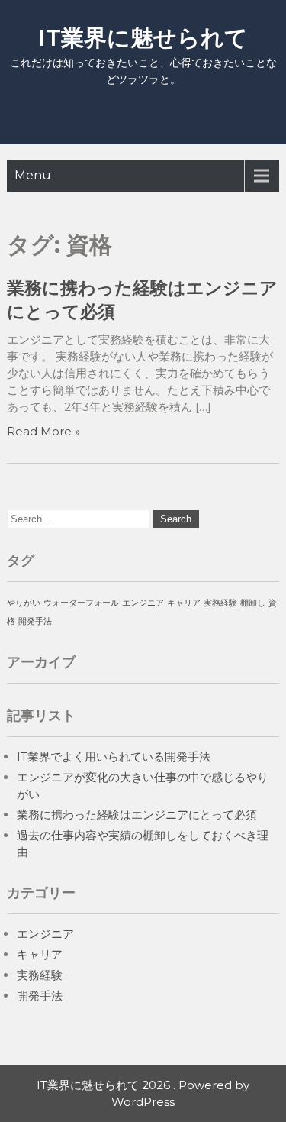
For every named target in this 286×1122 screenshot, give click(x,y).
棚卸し (252, 603)
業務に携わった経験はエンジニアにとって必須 (137, 814)
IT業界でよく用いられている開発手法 (113, 756)
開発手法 (35, 621)
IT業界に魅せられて (143, 38)
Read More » (43, 431)
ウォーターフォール (81, 603)
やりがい (23, 603)
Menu (32, 175)
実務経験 (220, 603)
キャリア (184, 603)
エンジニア (143, 603)
